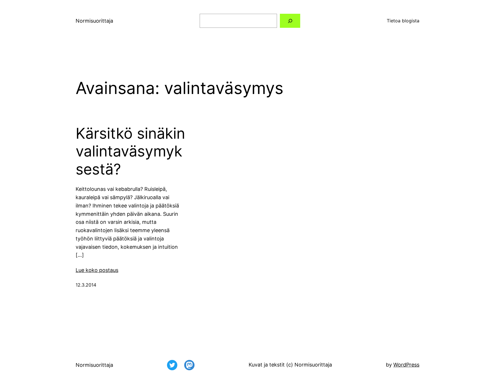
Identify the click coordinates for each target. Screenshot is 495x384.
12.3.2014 (86, 285)
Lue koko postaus (97, 270)
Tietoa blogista (403, 20)
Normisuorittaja (94, 21)
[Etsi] (290, 21)
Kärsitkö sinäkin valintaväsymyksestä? (130, 151)
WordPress (406, 365)
